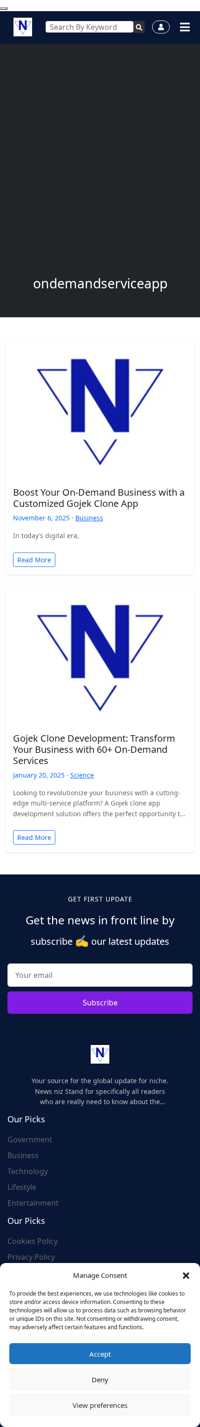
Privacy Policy (31, 1257)
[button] (186, 1275)
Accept (100, 1354)
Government (29, 1139)
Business (89, 517)
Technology (27, 1171)
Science (82, 775)
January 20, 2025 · (41, 775)
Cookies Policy (32, 1241)
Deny (100, 1379)
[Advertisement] (100, 170)
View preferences (100, 1405)
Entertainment (33, 1203)
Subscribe (100, 1002)
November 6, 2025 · (44, 517)
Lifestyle (21, 1187)
